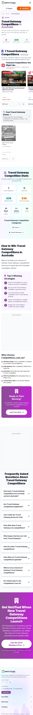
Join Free (25, 8)
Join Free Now (15, 412)
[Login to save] (19, 104)
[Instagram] (6, 682)
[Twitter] (10, 682)
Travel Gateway (6, 146)
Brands (8, 13)
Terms (27, 714)
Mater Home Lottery (7, 91)
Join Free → (6, 692)
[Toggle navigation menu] (30, 3)
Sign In (10, 8)
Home (3, 13)
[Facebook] (2, 682)
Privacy (22, 714)
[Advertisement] (16, 333)
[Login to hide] (23, 104)
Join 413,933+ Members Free (16, 644)
